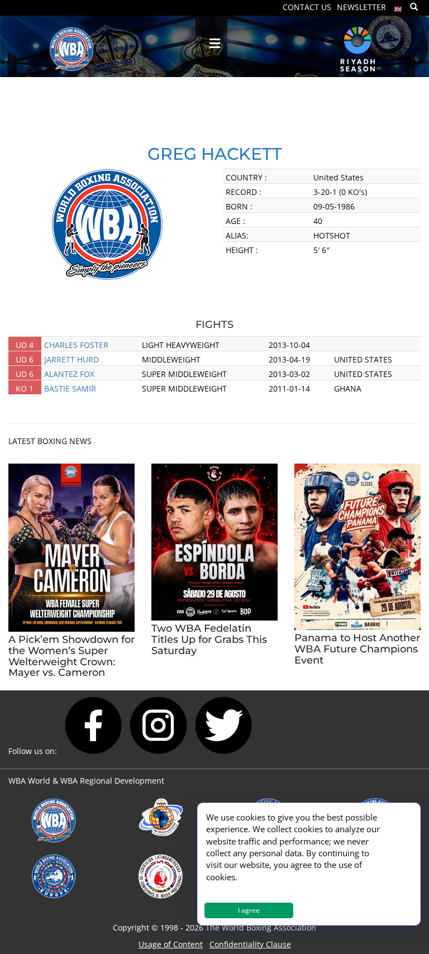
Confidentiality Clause (250, 944)
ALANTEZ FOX (69, 374)
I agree (249, 910)
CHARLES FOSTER (76, 345)
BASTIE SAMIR (70, 388)
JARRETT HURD (71, 359)
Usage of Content (171, 944)
